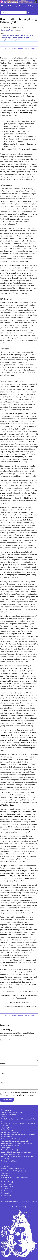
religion (26, 37)
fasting (28, 35)
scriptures (5, 40)
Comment (5, 1040)
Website (3, 1083)
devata (17, 35)
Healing (30, 6)
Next (33, 49)
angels (12, 35)
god (33, 35)
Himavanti (5, 6)
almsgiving (5, 35)
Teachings (14, 6)
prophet (14, 37)
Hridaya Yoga (6, 37)
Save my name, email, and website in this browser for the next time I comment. (19, 1093)
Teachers (22, 6)
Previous (6, 49)
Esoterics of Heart (7, 30)
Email (3, 1073)
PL (29, 12)
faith (23, 35)
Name (3, 1064)
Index (20, 49)
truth (18, 40)
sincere (12, 40)
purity (20, 37)
